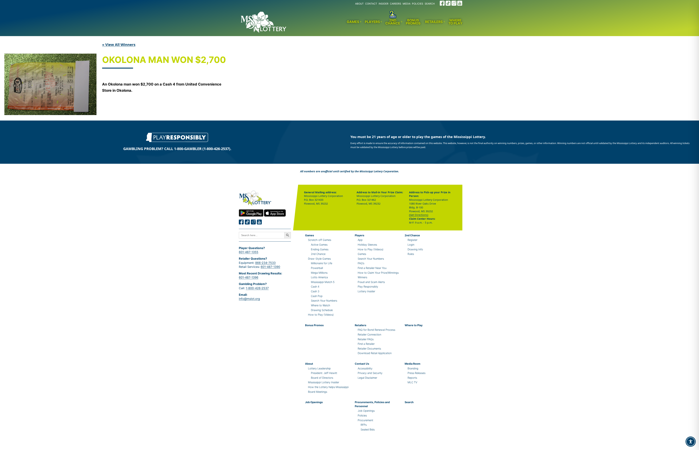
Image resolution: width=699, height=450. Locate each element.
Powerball (317, 267)
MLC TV (412, 382)
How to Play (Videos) (321, 314)
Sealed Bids (368, 429)
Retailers (434, 22)
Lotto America (319, 277)
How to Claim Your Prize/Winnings (378, 272)
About (309, 363)
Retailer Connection (369, 334)
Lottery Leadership (319, 368)
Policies (362, 415)
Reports (412, 377)
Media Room (412, 363)
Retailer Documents (369, 348)
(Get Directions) (418, 215)
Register (412, 239)
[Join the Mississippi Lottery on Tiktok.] (247, 222)
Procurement (365, 420)
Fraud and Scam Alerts (371, 282)
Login (411, 244)
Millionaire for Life (321, 263)
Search (409, 402)
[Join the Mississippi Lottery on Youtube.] (459, 3)
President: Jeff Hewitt (324, 373)
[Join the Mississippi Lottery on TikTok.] (448, 3)
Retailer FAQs (366, 339)
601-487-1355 (248, 252)
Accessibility (365, 368)
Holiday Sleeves (367, 244)
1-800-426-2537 (257, 288)
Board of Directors (322, 377)
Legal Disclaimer (367, 377)
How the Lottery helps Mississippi (328, 387)
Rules (411, 253)
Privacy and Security (370, 373)
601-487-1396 (248, 277)
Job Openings (314, 402)
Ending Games (319, 249)
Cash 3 (315, 291)
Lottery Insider (366, 291)
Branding (413, 368)
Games (353, 22)
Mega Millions (319, 272)
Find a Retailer (366, 343)
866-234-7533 (265, 263)
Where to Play (455, 21)
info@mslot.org (249, 298)
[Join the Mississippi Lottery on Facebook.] (442, 3)
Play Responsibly (368, 286)
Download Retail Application (375, 353)
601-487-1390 (270, 267)
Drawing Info (415, 249)
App (360, 239)
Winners (362, 277)
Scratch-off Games (319, 239)
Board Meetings (317, 391)
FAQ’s (361, 263)
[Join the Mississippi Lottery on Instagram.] (454, 3)
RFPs (364, 424)
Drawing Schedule (322, 310)
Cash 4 (315, 286)
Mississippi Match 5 (323, 282)
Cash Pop (317, 296)
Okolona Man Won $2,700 (164, 60)
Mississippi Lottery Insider (323, 382)
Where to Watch (320, 305)
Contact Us (362, 363)
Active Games (319, 244)
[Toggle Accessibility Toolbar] (690, 441)
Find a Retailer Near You (372, 267)
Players (372, 22)
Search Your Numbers (324, 300)
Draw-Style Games (319, 258)
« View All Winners (118, 44)
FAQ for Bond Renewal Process (376, 329)
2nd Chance (392, 21)
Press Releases (416, 373)
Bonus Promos (413, 21)
